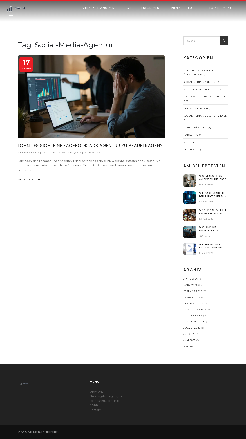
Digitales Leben (196, 108)
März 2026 (193, 285)
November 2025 (196, 309)
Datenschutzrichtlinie (104, 400)
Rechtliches (194, 142)
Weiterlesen (27, 179)
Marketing (192, 134)
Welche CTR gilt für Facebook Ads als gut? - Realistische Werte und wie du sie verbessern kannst (213, 212)
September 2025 (196, 321)
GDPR (94, 405)
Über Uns (96, 391)
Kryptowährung (197, 127)
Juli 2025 (191, 334)
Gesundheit (193, 149)
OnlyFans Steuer (183, 8)
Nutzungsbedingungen (106, 396)
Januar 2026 (194, 297)
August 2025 (193, 327)
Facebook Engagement (143, 8)
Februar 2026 (195, 291)
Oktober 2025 (195, 315)
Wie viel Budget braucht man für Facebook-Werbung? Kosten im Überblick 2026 (213, 246)
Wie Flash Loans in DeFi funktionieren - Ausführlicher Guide (212, 194)
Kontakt (95, 410)
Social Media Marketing (203, 82)
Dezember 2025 (196, 303)
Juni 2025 (191, 340)
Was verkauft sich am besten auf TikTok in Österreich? (213, 177)
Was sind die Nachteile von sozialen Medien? (210, 229)
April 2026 (192, 278)
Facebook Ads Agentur (69, 152)
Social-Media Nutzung (99, 8)
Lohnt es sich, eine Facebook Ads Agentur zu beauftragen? (90, 146)
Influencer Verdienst (222, 8)
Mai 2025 (191, 346)
